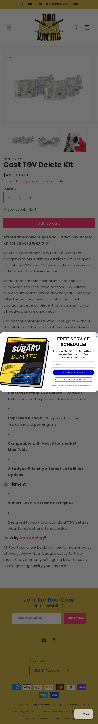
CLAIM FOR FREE (73, 373)
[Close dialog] (95, 335)
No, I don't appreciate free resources (73, 379)
